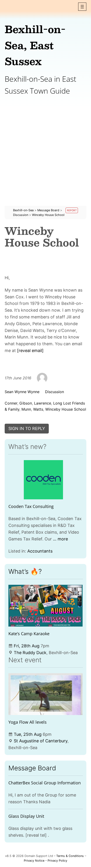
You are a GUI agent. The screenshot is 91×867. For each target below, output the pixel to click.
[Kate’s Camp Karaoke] (45, 606)
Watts (38, 409)
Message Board (32, 768)
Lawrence (42, 403)
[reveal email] (30, 350)
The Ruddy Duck (30, 652)
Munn (26, 409)
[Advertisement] (45, 160)
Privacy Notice (34, 860)
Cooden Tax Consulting (31, 506)
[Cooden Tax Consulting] (43, 480)
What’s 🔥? (25, 571)
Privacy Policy (57, 860)
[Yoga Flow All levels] (45, 694)
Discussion (54, 391)
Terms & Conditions (70, 856)
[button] (82, 7)
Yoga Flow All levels (27, 722)
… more (60, 538)
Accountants (39, 551)
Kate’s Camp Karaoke (28, 633)
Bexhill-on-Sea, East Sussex (35, 45)
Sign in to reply (26, 428)
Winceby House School (65, 409)
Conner (11, 403)
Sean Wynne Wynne (22, 391)
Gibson (25, 403)
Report (72, 210)
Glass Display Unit (26, 816)
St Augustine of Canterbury (40, 740)
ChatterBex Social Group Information (44, 783)
